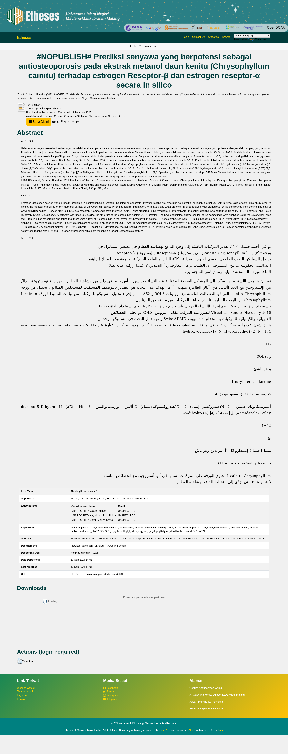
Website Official (26, 687)
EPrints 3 (165, 730)
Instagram (112, 695)
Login (133, 46)
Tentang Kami (25, 691)
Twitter (110, 691)
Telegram (111, 699)
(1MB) (46, 121)
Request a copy (70, 121)
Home (185, 36)
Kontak (21, 699)
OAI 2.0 (191, 730)
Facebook (112, 687)
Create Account (148, 46)
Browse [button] (226, 36)
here (220, 730)
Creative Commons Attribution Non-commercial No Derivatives (89, 116)
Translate (260, 39)
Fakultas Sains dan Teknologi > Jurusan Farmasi (98, 545)
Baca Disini (40, 121)
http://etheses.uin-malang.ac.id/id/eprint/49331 (97, 574)
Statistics (213, 36)
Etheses (24, 37)
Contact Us (198, 36)
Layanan (22, 695)
